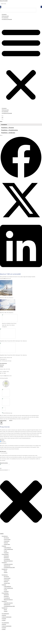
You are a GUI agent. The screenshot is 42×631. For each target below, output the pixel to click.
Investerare (4, 562)
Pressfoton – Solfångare (8, 132)
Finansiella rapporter (8, 564)
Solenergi (6, 542)
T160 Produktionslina (8, 549)
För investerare (5, 17)
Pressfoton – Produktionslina (9, 130)
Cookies (1, 366)
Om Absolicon (5, 536)
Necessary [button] (2, 439)
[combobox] (4, 470)
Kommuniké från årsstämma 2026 (24, 6)
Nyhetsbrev (6, 557)
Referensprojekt (5, 16)
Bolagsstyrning (7, 565)
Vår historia (6, 537)
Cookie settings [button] (3, 420)
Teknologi (4, 546)
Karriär (5, 570)
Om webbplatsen (3, 363)
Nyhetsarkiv (6, 594)
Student (5, 572)
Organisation (6, 541)
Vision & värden (7, 539)
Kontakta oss (4, 569)
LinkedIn (3, 620)
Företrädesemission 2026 (9, 567)
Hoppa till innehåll (3, 0)
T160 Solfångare (7, 547)
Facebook (4, 618)
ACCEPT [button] (10, 420)
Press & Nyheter (5, 554)
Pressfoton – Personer (7, 127)
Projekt (5, 589)
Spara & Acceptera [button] (4, 462)
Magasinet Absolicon (8, 560)
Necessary (3, 441)
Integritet (4, 615)
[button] (21, 64)
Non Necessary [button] (3, 451)
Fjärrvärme (4, 14)
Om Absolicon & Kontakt (7, 19)
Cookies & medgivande (6, 626)
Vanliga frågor (7, 544)
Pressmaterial (4, 124)
